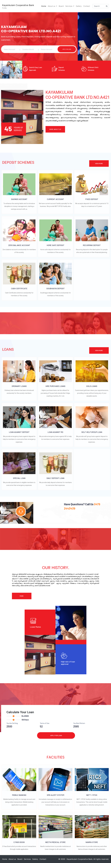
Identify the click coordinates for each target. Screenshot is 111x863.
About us (51, 6)
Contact (86, 6)
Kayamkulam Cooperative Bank (18, 5)
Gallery (79, 6)
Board (61, 6)
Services (68, 6)
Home (43, 6)
